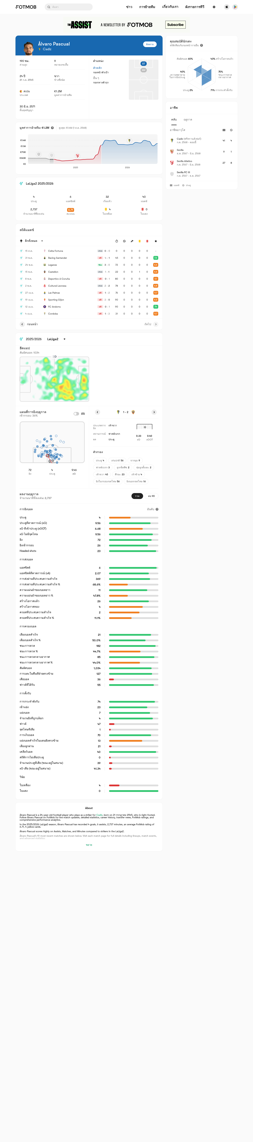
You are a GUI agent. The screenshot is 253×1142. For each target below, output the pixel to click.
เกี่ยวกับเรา (170, 7)
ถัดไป (147, 324)
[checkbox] (76, 413)
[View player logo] (28, 48)
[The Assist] (126, 25)
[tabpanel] (202, 153)
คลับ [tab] (174, 119)
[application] (92, 151)
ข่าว (129, 7)
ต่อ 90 (151, 496)
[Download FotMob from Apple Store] (227, 7)
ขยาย (89, 844)
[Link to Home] (25, 7)
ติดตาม (150, 44)
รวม (137, 496)
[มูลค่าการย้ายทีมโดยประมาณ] (52, 127)
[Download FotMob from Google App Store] (235, 7)
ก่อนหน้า (32, 324)
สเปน (26, 91)
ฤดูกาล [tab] (188, 119)
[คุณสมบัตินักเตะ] (201, 45)
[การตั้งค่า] (214, 7)
